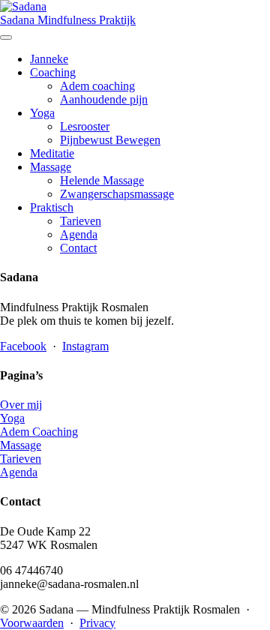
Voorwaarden (32, 622)
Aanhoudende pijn (104, 99)
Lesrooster (85, 126)
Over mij (21, 404)
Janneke (49, 58)
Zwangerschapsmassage (117, 194)
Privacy (98, 622)
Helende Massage (102, 180)
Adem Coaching (39, 431)
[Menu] (6, 37)
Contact (78, 248)
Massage (50, 166)
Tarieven (80, 220)
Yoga (42, 112)
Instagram (85, 346)
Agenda (79, 234)
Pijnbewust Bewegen (110, 140)
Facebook (23, 346)
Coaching (53, 72)
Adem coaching (97, 86)
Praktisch (52, 207)
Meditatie (52, 153)
